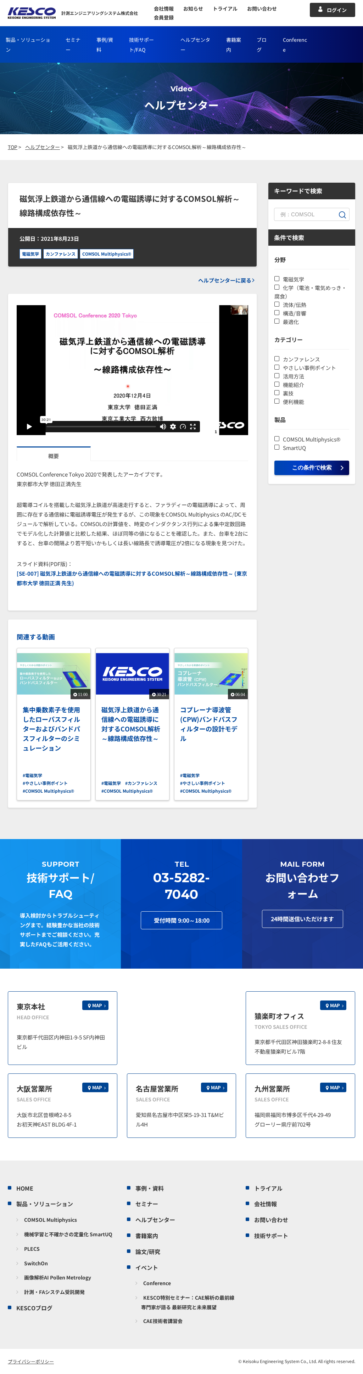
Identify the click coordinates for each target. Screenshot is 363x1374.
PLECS (32, 1248)
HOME (24, 1188)
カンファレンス (61, 254)
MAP (97, 1005)
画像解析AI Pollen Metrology (57, 1277)
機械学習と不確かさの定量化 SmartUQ (68, 1234)
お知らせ (193, 8)
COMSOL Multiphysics (50, 1219)
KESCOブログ (34, 1308)
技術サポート (271, 1235)
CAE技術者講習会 (163, 1320)
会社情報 (164, 8)
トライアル (225, 8)
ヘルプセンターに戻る (224, 280)
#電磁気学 (32, 775)
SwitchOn (36, 1263)
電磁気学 (30, 254)
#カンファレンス (141, 783)
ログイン (337, 9)
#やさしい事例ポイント (45, 783)
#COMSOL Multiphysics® (48, 791)
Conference (157, 1283)
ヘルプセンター (155, 1219)
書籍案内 (146, 1235)
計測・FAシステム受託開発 (54, 1291)
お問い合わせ (262, 8)
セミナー (146, 1203)
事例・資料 (149, 1188)
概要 (53, 456)
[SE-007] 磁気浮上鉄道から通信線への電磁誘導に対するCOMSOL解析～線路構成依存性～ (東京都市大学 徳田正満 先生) (132, 578)
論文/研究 (147, 1251)
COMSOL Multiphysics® (106, 254)
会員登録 (164, 17)
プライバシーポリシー (31, 1361)
